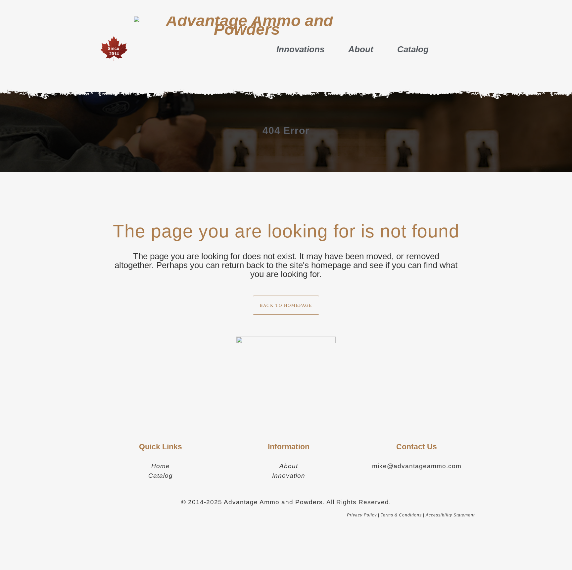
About (360, 49)
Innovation (288, 475)
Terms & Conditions (401, 515)
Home (160, 466)
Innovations (300, 49)
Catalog (413, 49)
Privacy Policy (362, 515)
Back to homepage (286, 305)
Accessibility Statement (450, 515)
